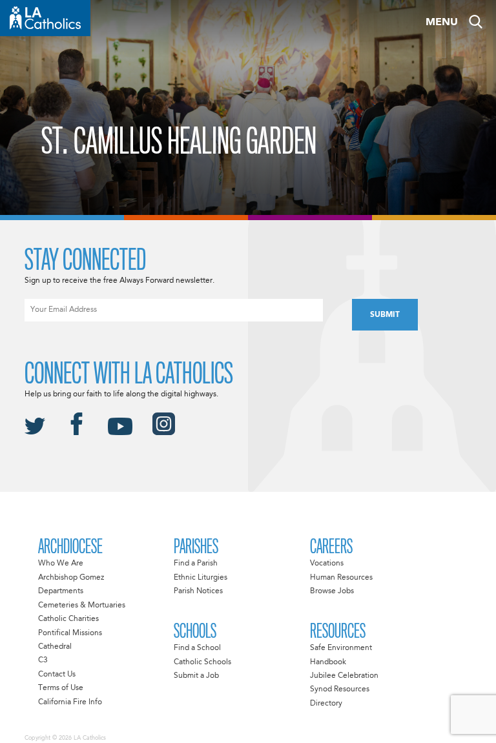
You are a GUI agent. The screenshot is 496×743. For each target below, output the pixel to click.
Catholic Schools (202, 662)
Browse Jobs (332, 591)
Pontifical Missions (70, 633)
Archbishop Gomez (71, 578)
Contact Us (57, 674)
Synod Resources (339, 689)
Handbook (328, 662)
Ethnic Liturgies (200, 578)
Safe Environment (341, 648)
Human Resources (341, 578)
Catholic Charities (68, 619)
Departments (60, 591)
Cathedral (55, 647)
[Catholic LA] (45, 18)
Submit (385, 315)
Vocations (327, 563)
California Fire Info (70, 702)
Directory (326, 703)
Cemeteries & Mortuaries (81, 605)
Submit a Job (196, 676)
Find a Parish (196, 563)
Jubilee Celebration (344, 676)
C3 (43, 660)
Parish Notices (198, 591)
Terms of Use (60, 688)
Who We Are (60, 563)
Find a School (197, 648)
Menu (442, 22)
